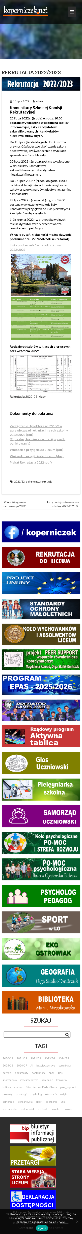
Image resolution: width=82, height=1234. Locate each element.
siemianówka (25, 1101)
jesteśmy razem (29, 1080)
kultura (7, 1087)
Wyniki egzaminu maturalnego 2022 (15, 504)
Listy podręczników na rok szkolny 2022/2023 (63, 504)
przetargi (21, 1094)
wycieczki (42, 1109)
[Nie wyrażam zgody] (77, 1222)
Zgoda (42, 1228)
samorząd (8, 1101)
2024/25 (63, 1058)
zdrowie (67, 1109)
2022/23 (35, 1058)
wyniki (55, 1109)
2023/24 (49, 1058)
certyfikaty (65, 1065)
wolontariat (27, 1109)
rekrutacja (46, 481)
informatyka (10, 1080)
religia (63, 1094)
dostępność (38, 1072)
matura (18, 1087)
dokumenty (32, 481)
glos (60, 1072)
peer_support (68, 1087)
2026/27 (22, 1065)
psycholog (36, 1094)
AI (31, 1065)
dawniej (7, 1072)
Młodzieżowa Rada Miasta (41, 1087)
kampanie (47, 1080)
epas (51, 1072)
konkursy (61, 1080)
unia (63, 1101)
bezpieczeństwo (45, 1065)
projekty (8, 1094)
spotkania (51, 1101)
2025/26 (8, 1065)
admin (39, 101)
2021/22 (19, 481)
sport (39, 1101)
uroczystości (10, 1109)
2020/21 (8, 1058)
